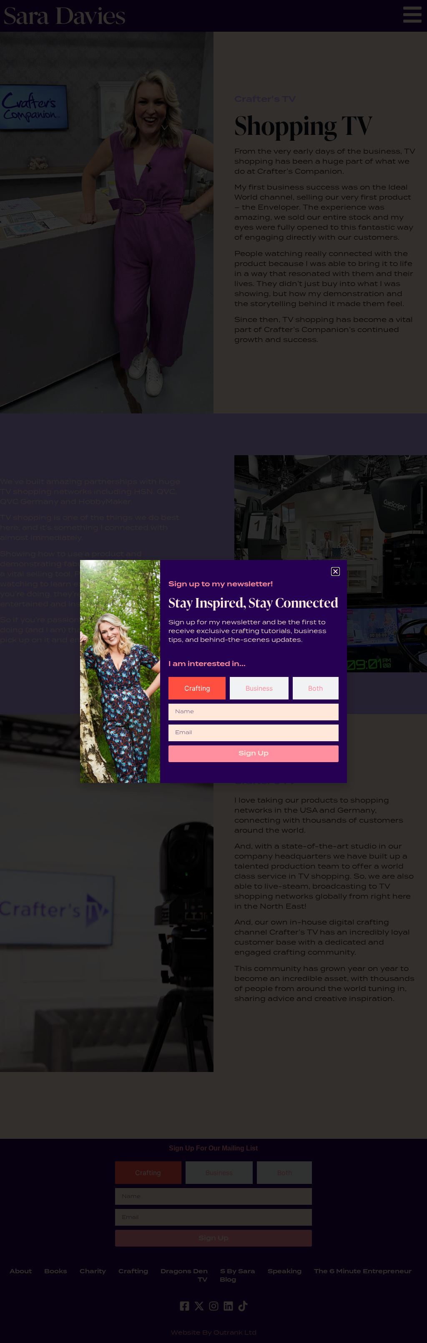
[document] (213, 671)
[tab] (197, 688)
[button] (335, 571)
